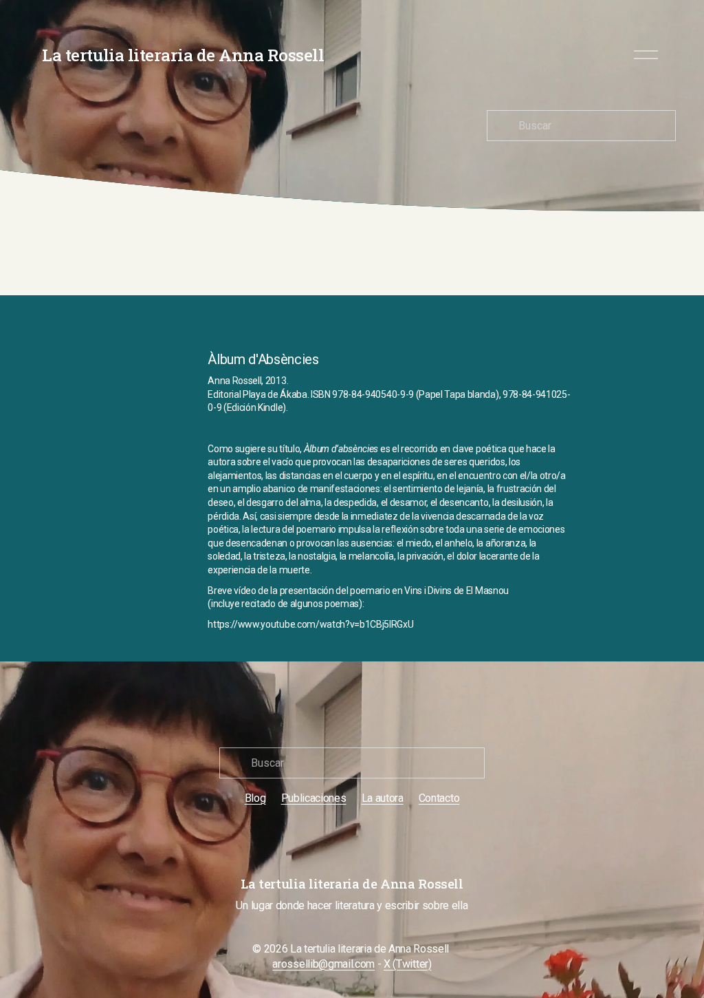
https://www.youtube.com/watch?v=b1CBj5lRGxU (310, 624)
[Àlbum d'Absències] (158, 356)
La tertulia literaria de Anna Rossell (183, 54)
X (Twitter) (407, 963)
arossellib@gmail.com (323, 963)
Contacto (439, 798)
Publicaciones (313, 798)
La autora (383, 798)
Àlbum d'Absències (263, 359)
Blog (255, 798)
